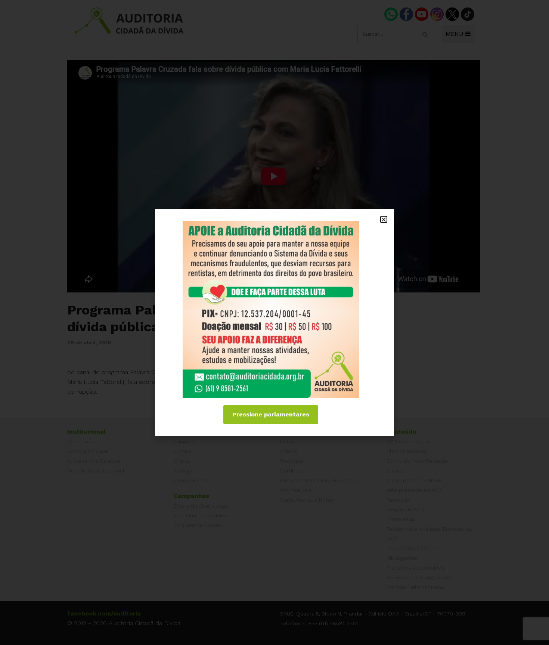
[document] (274, 322)
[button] (384, 219)
